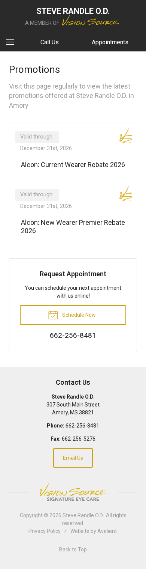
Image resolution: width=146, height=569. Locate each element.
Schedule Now (78, 315)
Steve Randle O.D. (83, 515)
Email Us (73, 458)
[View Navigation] (12, 42)
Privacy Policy (44, 531)
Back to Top (73, 549)
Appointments (110, 42)
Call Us (49, 42)
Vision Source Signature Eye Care (73, 492)
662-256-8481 (82, 426)
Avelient (107, 531)
